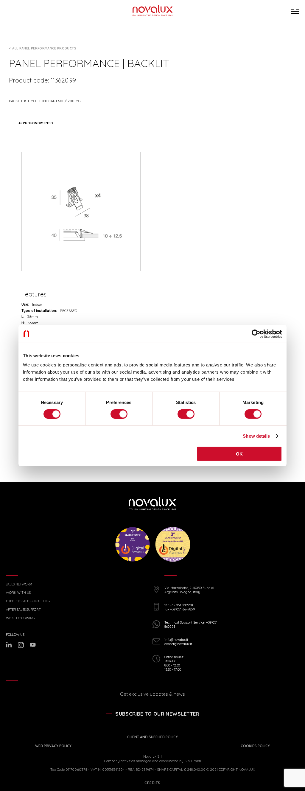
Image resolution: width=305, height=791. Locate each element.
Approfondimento (35, 123)
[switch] (119, 414)
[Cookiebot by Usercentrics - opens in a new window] (256, 333)
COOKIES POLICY (255, 746)
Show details (256, 435)
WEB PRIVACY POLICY (53, 746)
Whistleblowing (20, 618)
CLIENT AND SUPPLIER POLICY (152, 737)
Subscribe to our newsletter (157, 714)
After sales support (23, 610)
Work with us (18, 593)
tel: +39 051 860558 (178, 605)
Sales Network (19, 584)
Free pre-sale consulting (28, 601)
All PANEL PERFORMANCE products (44, 48)
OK (239, 453)
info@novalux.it (176, 640)
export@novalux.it (178, 644)
